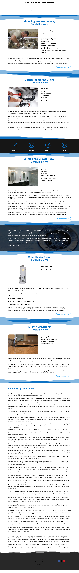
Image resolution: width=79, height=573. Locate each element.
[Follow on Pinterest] (64, 561)
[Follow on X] (61, 561)
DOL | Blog (42, 559)
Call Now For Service (63, 67)
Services (34, 2)
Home (27, 2)
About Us (50, 2)
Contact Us (42, 2)
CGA (38, 559)
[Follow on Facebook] (59, 561)
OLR (35, 559)
